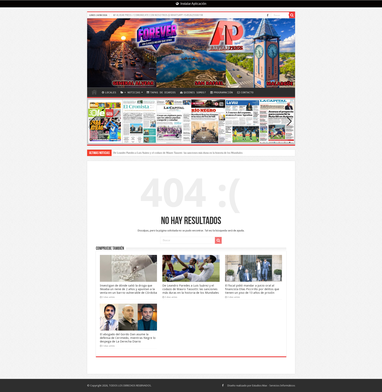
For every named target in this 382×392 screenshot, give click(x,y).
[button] (289, 121)
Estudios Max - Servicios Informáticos (273, 385)
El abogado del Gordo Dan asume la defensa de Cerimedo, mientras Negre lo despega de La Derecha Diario (128, 338)
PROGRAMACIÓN (223, 92)
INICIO (94, 92)
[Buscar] (292, 15)
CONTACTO (247, 92)
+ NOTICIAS (132, 92)
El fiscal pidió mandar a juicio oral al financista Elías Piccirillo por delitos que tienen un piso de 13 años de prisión (252, 289)
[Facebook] (267, 15)
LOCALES (110, 92)
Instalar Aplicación (193, 3)
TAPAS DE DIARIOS (163, 92)
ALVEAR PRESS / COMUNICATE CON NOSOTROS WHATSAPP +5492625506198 (159, 15)
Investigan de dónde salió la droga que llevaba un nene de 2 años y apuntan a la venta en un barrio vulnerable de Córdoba (128, 289)
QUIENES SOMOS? (195, 92)
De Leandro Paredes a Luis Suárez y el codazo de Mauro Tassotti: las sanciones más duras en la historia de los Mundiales (178, 152)
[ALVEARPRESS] (191, 53)
